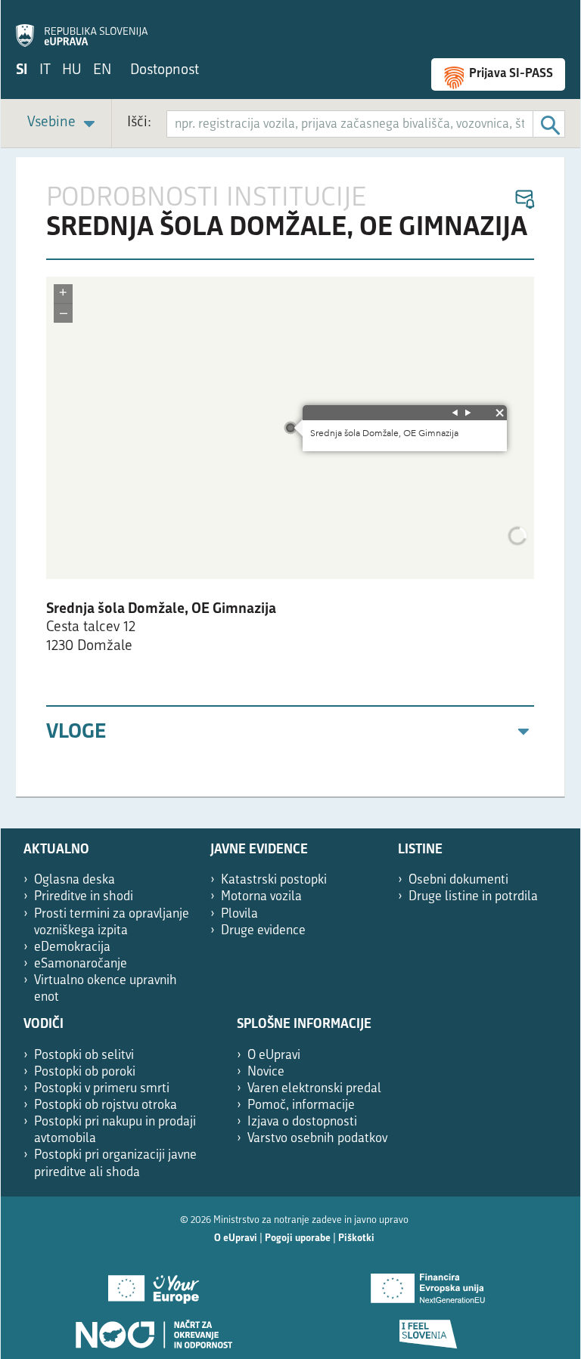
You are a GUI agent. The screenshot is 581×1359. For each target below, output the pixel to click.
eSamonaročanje (80, 964)
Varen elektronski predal (314, 1088)
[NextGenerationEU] (427, 1283)
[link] (63, 123)
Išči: (139, 123)
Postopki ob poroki (84, 1072)
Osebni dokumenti (458, 880)
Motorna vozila (261, 896)
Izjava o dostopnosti (302, 1122)
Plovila (239, 914)
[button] (524, 200)
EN (102, 70)
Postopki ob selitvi (84, 1055)
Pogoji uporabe (298, 1238)
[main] (290, 477)
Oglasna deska (74, 880)
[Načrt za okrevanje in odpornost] (153, 1328)
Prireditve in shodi (83, 896)
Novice (265, 1072)
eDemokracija (72, 947)
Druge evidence (263, 930)
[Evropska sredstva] (427, 1328)
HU (72, 70)
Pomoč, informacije (301, 1105)
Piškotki (356, 1238)
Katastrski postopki (274, 880)
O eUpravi (273, 1055)
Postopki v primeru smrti (101, 1088)
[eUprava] (81, 27)
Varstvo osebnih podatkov (317, 1138)
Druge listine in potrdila (473, 896)
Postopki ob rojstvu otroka (105, 1105)
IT (45, 70)
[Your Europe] (153, 1283)
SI (22, 70)
